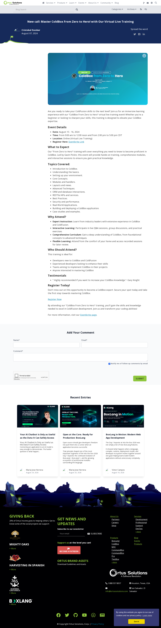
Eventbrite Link (76, 141)
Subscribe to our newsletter (70, 529)
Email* (84, 340)
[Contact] (148, 3)
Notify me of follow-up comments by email (129, 363)
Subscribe (96, 533)
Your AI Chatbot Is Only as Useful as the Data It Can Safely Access (37, 436)
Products (114, 538)
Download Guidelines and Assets (71, 564)
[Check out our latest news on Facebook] (59, 615)
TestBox (115, 559)
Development (141, 519)
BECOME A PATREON (69, 551)
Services (137, 516)
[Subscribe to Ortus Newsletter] (102, 615)
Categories (117, 9)
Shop (114, 525)
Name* (16, 340)
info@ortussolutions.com (116, 591)
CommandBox (118, 550)
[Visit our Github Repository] (76, 615)
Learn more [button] (147, 615)
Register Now (55, 299)
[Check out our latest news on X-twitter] (67, 615)
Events (137, 541)
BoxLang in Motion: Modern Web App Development (123, 436)
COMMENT (25, 57)
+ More (12, 548)
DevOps (139, 528)
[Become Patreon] (94, 615)
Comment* (18, 351)
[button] (152, 2)
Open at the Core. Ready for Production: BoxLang (78, 436)
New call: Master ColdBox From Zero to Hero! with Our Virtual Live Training (80, 21)
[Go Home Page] (43, 3)
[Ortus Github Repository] (144, 3)
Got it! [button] (136, 621)
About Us (114, 516)
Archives (131, 9)
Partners (115, 519)
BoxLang (116, 541)
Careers (115, 522)
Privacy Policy (97, 624)
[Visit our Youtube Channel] (85, 615)
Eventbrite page (88, 314)
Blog (117, 3)
